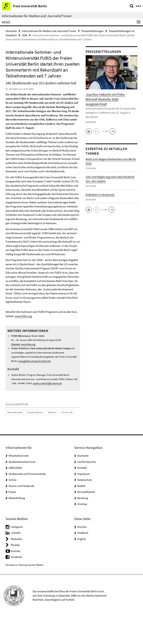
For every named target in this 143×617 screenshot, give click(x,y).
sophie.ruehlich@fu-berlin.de (47, 383)
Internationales (14, 412)
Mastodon (16, 539)
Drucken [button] (82, 527)
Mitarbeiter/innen (19, 455)
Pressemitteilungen (92, 31)
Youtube (15, 551)
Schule (12, 480)
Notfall (81, 486)
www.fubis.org (23, 316)
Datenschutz (84, 480)
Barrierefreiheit (86, 492)
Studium (52, 412)
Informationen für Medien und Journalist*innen (37, 16)
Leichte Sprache (86, 461)
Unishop (82, 504)
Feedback (82, 532)
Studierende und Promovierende (27, 474)
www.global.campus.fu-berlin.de (34, 361)
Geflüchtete (15, 467)
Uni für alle (67, 412)
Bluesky (15, 545)
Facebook (16, 557)
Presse (12, 492)
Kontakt (82, 467)
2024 (24, 35)
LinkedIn (16, 532)
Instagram (17, 527)
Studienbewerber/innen (22, 461)
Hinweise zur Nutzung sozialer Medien (24, 564)
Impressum (83, 474)
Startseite (11, 31)
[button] (89, 131)
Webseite (15, 344)
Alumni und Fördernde (21, 486)
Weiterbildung (17, 498)
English (81, 539)
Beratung (82, 498)
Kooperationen (35, 412)
